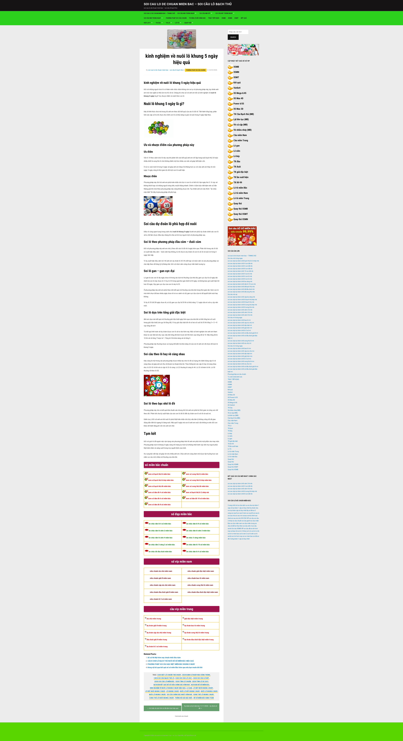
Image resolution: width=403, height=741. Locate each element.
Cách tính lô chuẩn (183, 681)
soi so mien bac (248, 536)
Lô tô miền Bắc (240, 187)
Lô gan (237, 145)
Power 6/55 (239, 103)
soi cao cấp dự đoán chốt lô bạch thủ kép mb (242, 299)
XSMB (224, 18)
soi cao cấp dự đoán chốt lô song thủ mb (241, 307)
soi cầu (251, 518)
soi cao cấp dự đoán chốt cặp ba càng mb (241, 297)
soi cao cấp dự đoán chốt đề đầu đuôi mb (241, 289)
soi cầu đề (247, 528)
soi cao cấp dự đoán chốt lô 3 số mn (239, 359)
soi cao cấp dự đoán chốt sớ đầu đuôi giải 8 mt (243, 333)
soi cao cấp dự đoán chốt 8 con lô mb (240, 279)
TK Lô (168, 23)
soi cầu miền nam (236, 523)
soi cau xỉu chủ (236, 518)
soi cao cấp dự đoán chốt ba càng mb (240, 281)
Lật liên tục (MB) (241, 119)
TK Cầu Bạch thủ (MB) (244, 114)
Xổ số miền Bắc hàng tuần (204, 698)
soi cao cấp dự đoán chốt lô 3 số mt (239, 330)
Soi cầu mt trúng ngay (223, 13)
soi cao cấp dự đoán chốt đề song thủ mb (241, 292)
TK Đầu (230, 431)
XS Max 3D (238, 109)
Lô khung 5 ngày (172, 691)
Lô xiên (237, 151)
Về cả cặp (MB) (241, 124)
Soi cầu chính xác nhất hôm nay (179, 694)
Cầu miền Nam (240, 135)
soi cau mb (231, 515)
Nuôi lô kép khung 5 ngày (190, 691)
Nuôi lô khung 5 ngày (157, 694)
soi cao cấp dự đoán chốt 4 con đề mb (240, 263)
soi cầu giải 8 (246, 521)
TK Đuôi (230, 428)
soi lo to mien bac (233, 534)
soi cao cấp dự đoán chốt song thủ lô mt (241, 341)
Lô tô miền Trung (241, 198)
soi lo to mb (255, 531)
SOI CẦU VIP (245, 518)
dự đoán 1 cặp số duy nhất (241, 508)
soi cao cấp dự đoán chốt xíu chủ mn (240, 364)
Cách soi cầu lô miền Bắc (164, 681)
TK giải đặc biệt (241, 172)
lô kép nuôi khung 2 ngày (203, 688)
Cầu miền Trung (241, 140)
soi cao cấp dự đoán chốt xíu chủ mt (239, 343)
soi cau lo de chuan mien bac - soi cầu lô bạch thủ (165, 70)
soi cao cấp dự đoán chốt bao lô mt (239, 320)
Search (233, 37)
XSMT (236, 18)
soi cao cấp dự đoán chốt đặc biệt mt (240, 325)
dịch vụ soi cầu (247, 505)
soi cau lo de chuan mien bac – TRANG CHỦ (159, 13)
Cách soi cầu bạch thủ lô (164, 678)
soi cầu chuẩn (236, 521)
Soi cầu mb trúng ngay (185, 13)
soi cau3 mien (241, 513)
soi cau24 (250, 513)
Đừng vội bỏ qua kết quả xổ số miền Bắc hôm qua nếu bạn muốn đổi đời (175, 667)
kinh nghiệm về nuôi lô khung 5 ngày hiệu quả (167, 688)
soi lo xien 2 (243, 534)
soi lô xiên (250, 534)
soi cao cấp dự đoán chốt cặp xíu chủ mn (241, 351)
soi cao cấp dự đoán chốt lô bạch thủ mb (241, 302)
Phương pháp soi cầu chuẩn (176, 18)
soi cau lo (256, 513)
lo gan (189, 688)
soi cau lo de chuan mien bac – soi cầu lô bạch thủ (188, 4)
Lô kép (237, 156)
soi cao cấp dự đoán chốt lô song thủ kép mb (242, 305)
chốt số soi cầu (237, 505)
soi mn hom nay (237, 536)
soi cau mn (238, 515)
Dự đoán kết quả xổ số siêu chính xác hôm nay (172, 685)
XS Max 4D (238, 98)
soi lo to (248, 531)
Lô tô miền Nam (241, 193)
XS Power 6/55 (233, 397)
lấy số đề (249, 510)
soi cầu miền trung (248, 523)
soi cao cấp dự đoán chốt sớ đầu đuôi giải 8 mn (243, 366)
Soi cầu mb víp (205, 13)
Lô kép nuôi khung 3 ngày (155, 691)
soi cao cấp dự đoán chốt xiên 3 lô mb (240, 312)
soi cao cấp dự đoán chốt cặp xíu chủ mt (241, 323)
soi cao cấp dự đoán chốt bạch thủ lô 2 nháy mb (243, 261)
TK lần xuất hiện (241, 177)
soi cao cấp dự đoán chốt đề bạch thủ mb (241, 286)
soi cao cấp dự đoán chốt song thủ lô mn (241, 361)
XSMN (230, 18)
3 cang (230, 505)
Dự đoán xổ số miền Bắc (200, 685)
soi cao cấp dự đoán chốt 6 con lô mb (240, 276)
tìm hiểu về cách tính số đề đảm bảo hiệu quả (163, 708)
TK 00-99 (238, 182)
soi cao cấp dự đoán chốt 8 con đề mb (240, 268)
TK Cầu (158, 23)
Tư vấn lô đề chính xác (197, 18)
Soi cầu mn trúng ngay (152, 18)
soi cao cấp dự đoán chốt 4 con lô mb (240, 274)
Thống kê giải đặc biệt (183, 698)
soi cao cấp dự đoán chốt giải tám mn (240, 356)
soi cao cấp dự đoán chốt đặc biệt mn (240, 353)
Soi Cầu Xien (238, 526)
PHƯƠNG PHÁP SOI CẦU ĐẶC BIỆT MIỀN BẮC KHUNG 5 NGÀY (171, 664)
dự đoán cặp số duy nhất (238, 510)
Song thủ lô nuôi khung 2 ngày (161, 698)
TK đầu (237, 161)
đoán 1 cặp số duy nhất (242, 539)
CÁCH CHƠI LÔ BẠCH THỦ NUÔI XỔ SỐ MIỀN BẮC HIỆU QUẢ (171, 661)
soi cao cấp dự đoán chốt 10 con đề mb (240, 271)
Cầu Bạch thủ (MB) (234, 418)
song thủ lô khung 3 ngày (203, 694)
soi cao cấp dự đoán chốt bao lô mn (239, 348)
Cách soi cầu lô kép (201, 678)
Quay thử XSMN (241, 219)
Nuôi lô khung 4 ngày (209, 691)
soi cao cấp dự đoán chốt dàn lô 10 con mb (242, 284)
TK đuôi (237, 166)
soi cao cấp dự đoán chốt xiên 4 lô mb (240, 315)
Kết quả (244, 18)
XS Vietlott (231, 405)
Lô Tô (177, 23)
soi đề (255, 536)
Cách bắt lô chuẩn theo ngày (169, 675)
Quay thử (187, 23)
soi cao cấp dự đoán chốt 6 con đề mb (240, 266)
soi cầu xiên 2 (247, 526)
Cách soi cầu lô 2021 (183, 678)
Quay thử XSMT (241, 214)
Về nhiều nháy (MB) (243, 130)
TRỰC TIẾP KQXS (213, 18)
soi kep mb (234, 531)
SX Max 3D (231, 395)
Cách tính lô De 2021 (200, 681)
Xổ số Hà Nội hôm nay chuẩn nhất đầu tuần (164, 658)
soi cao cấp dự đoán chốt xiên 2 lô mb (240, 310)
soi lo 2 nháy (242, 531)
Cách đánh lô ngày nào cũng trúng (196, 675)
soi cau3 (234, 513)
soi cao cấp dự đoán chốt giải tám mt (240, 328)
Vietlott (147, 23)
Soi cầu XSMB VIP (237, 528)
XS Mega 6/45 (240, 93)
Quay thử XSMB (241, 208)
